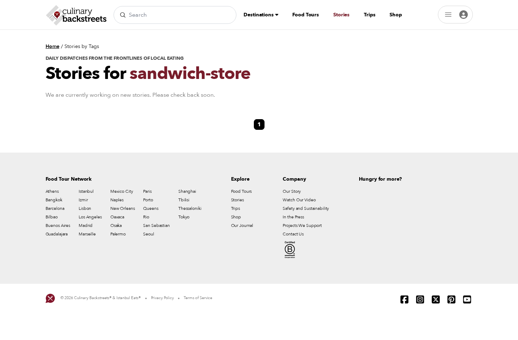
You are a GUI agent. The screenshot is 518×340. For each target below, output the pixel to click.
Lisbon (85, 208)
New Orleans (122, 208)
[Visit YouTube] (467, 299)
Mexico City (121, 191)
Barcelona (55, 208)
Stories (341, 14)
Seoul (148, 234)
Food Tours (305, 14)
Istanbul (86, 191)
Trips (369, 14)
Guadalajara (57, 234)
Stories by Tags (81, 46)
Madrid (86, 225)
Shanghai (187, 191)
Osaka (116, 225)
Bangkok (54, 200)
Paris (147, 191)
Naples (117, 200)
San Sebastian (156, 225)
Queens (150, 208)
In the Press (293, 217)
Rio (146, 217)
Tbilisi (183, 200)
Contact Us (293, 234)
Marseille (87, 234)
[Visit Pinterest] (451, 299)
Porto (148, 200)
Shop (395, 14)
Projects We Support (302, 225)
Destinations (259, 14)
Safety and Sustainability (306, 208)
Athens (52, 191)
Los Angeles (90, 217)
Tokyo (183, 217)
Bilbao (52, 217)
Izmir (83, 200)
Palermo (118, 234)
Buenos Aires (58, 225)
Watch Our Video (299, 200)
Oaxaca (117, 217)
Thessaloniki (190, 208)
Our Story (292, 191)
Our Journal (242, 225)
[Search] (123, 15)
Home (52, 46)
